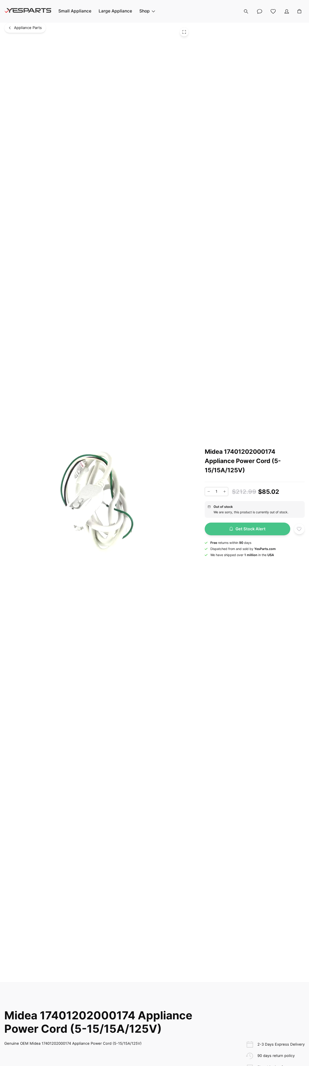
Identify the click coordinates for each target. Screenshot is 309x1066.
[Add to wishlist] (299, 528)
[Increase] (224, 491)
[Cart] (299, 11)
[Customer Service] (259, 11)
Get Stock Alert (250, 528)
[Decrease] (208, 491)
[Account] (286, 11)
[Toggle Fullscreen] (184, 31)
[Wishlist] (273, 11)
